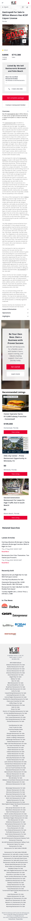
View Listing (15, 432)
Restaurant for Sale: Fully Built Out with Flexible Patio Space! (15, 588)
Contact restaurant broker (15, 105)
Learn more (15, 374)
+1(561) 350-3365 (17, 89)
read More (5, 551)
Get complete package (15, 98)
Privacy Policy (19, 919)
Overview (5, 111)
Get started (15, 367)
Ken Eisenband (22, 269)
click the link (12, 260)
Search (6, 7)
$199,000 (8, 424)
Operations (6, 313)
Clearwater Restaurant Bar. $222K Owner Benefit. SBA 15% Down (13, 583)
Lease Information (9, 309)
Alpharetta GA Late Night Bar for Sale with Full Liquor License (14, 576)
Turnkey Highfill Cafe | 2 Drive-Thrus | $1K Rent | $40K (15, 593)
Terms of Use (11, 919)
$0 (5, 465)
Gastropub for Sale (12, 114)
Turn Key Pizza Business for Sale (12, 579)
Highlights (6, 316)
